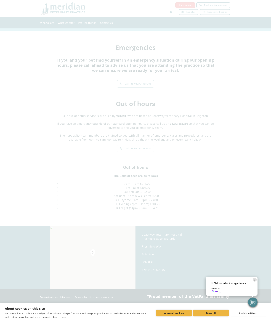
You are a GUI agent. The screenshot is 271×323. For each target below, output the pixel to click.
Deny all (211, 313)
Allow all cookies (174, 313)
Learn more (59, 317)
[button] (253, 302)
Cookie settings (248, 313)
